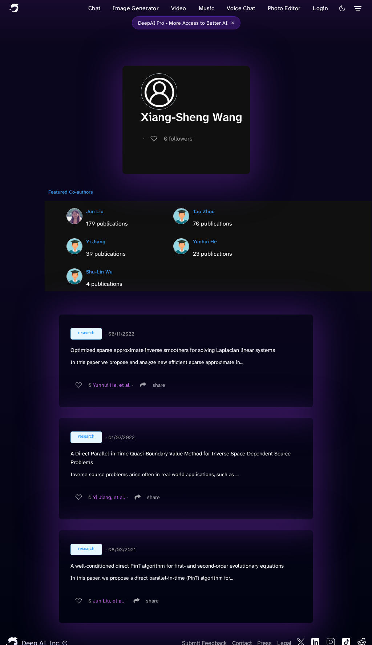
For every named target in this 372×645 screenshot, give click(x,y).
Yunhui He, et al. (111, 385)
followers (178, 138)
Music (207, 8)
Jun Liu (95, 211)
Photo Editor (284, 8)
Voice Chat (241, 8)
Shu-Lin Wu (99, 271)
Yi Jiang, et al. (109, 497)
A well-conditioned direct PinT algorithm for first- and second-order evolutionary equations (177, 565)
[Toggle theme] (342, 8)
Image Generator (136, 8)
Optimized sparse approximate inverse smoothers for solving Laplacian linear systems (172, 350)
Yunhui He (205, 241)
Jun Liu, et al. (108, 600)
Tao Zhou (204, 211)
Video (178, 8)
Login (320, 8)
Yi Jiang (95, 241)
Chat (94, 8)
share (159, 385)
